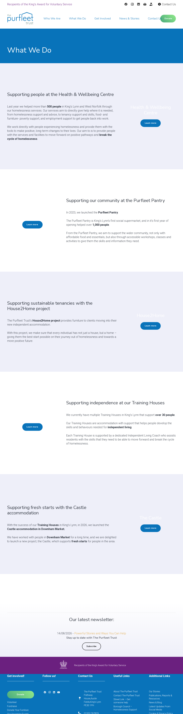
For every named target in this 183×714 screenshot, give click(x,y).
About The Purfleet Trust (126, 691)
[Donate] (151, 4)
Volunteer (12, 702)
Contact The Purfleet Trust (127, 695)
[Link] (20, 18)
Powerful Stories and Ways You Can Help (100, 633)
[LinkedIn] (138, 4)
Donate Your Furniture (18, 710)
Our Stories (154, 691)
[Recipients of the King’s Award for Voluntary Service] (65, 665)
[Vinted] (145, 4)
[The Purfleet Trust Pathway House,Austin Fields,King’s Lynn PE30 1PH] (81, 699)
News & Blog (155, 702)
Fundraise (12, 706)
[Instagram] (132, 4)
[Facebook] (126, 4)
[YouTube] (58, 692)
